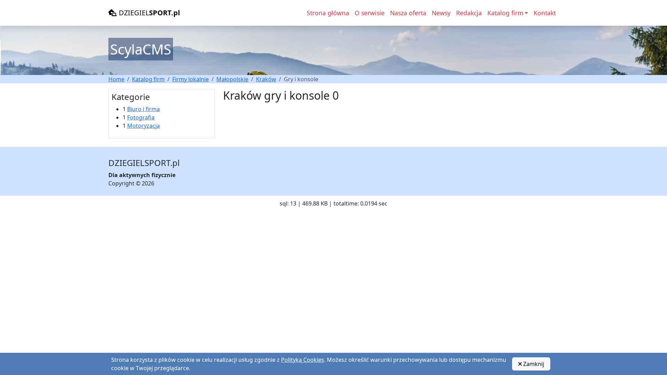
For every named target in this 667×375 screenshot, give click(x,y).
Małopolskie (232, 79)
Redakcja (469, 13)
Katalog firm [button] (505, 13)
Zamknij (533, 364)
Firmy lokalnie (190, 79)
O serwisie (370, 13)
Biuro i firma (143, 109)
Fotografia (141, 117)
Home (116, 79)
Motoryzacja (143, 126)
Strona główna (328, 13)
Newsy (441, 13)
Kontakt (545, 13)
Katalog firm (148, 79)
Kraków (266, 79)
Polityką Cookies (302, 360)
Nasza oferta (408, 13)
